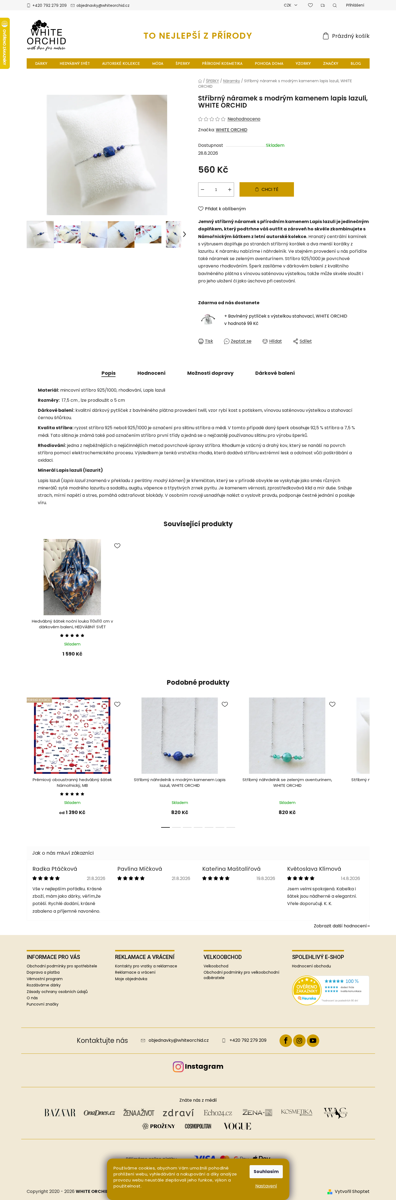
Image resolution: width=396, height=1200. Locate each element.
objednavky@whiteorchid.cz (103, 5)
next (365, 764)
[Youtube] (313, 1040)
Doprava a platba (43, 972)
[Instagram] (299, 1040)
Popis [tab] (109, 373)
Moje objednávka (131, 979)
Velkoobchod (216, 966)
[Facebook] (286, 1040)
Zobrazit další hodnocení (340, 926)
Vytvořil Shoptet (352, 1192)
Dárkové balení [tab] (275, 373)
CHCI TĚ (270, 189)
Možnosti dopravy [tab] (210, 373)
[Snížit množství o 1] (202, 189)
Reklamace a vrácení (135, 972)
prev (31, 764)
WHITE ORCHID (231, 130)
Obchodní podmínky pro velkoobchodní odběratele (241, 975)
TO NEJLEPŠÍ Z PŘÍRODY (198, 35)
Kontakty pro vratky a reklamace (146, 966)
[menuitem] (41, 63)
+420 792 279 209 (49, 5)
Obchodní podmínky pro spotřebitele (62, 966)
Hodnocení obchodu (311, 966)
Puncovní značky (43, 1004)
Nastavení (266, 1186)
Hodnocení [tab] (151, 373)
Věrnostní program (45, 979)
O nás (32, 998)
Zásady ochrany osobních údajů (57, 991)
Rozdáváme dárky (44, 985)
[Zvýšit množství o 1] (230, 189)
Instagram (204, 1066)
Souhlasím (266, 1171)
